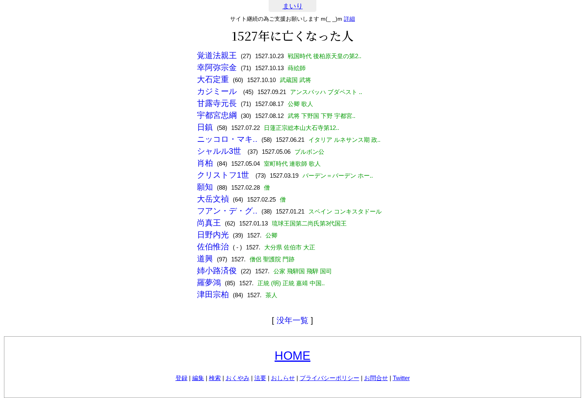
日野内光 (213, 234)
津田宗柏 (213, 294)
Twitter (401, 377)
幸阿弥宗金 (217, 67)
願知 (205, 186)
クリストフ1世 (224, 175)
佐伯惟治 (213, 246)
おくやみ (238, 377)
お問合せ (376, 377)
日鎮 (205, 127)
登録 (181, 377)
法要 (260, 377)
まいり (293, 6)
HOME (292, 355)
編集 (198, 377)
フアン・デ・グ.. (227, 210)
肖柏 (205, 163)
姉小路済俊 (217, 270)
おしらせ (283, 377)
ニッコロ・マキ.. (227, 139)
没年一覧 (292, 320)
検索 (215, 377)
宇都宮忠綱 (217, 115)
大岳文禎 (213, 198)
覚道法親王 (217, 55)
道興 (205, 258)
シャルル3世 (220, 151)
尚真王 (209, 222)
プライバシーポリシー (329, 377)
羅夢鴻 (209, 282)
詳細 (349, 19)
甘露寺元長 (217, 103)
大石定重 (213, 79)
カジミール (218, 91)
